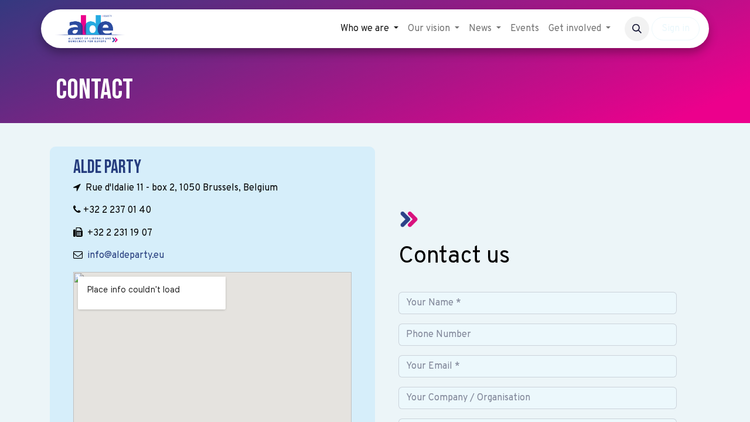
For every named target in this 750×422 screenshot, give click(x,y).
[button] (637, 28)
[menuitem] (369, 29)
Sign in (676, 29)
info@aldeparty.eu (125, 255)
